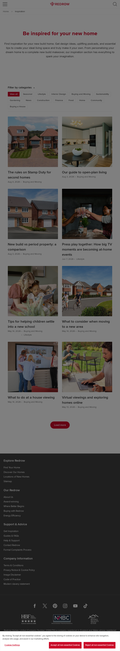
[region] (60, 641)
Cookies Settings (12, 645)
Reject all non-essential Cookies (99, 645)
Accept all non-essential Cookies (65, 645)
